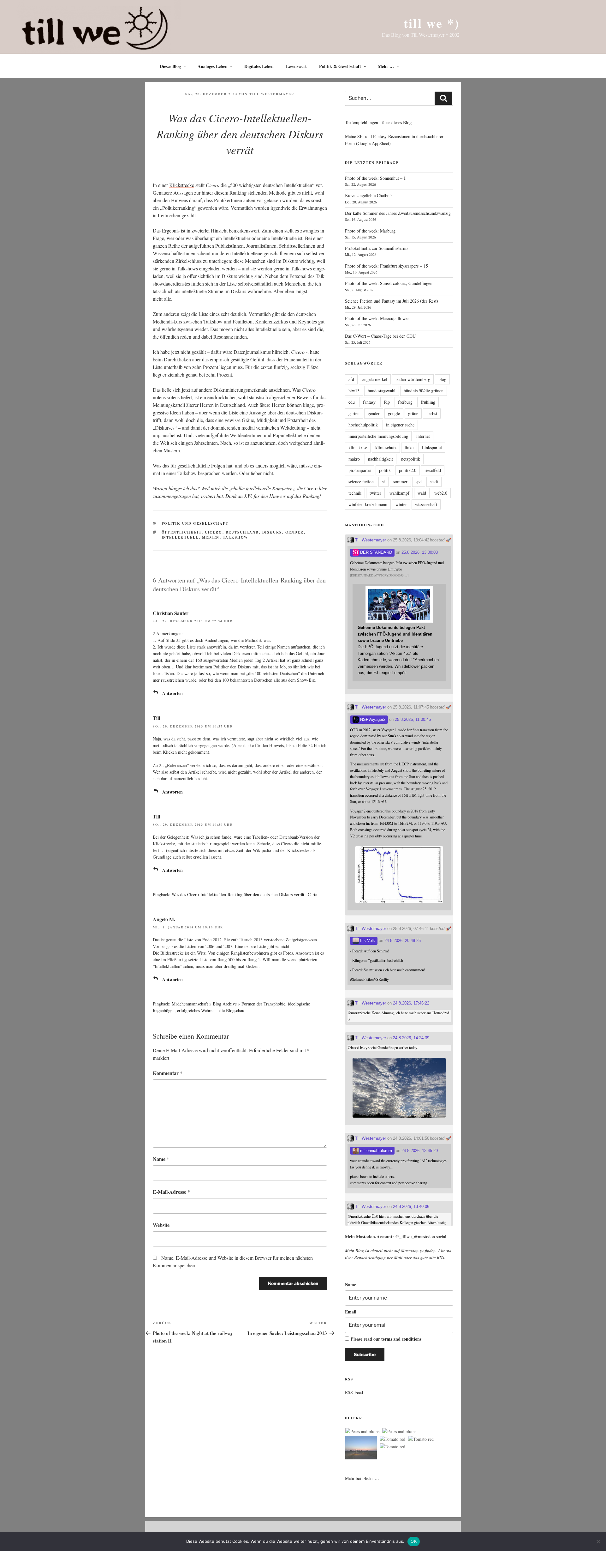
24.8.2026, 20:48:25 (402, 940)
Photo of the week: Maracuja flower (377, 318)
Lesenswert (296, 66)
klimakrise (357, 447)
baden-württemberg (412, 379)
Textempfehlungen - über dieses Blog (378, 122)
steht (181, 739)
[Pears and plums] (362, 1431)
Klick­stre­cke (181, 185)
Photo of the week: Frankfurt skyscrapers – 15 (386, 266)
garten (353, 413)
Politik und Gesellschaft (195, 523)
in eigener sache (400, 425)
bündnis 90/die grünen (423, 391)
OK (414, 1541)
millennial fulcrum (375, 1150)
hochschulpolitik (363, 425)
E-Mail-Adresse (171, 1191)
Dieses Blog (170, 66)
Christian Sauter (170, 613)
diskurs (272, 532)
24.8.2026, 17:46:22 (411, 1003)
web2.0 (440, 493)
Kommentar (167, 1073)
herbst (431, 413)
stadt (434, 482)
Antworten (172, 693)
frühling (428, 402)
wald (422, 493)
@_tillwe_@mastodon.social (420, 1237)
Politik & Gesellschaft (340, 66)
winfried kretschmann (367, 504)
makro (354, 459)
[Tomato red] (392, 1439)
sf (383, 482)
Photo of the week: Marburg (370, 231)
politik (385, 470)
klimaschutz (385, 447)
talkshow (235, 537)
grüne (413, 413)
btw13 (353, 391)
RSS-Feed (354, 1392)
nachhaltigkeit (380, 459)
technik (354, 493)
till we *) (432, 23)
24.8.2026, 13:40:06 (411, 1206)
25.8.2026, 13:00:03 (419, 552)
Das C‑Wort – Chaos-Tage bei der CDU (380, 336)
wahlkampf (399, 493)
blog (442, 379)
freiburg (405, 402)
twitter (375, 493)
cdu (351, 402)
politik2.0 (407, 470)
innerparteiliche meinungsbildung (378, 436)
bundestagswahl (381, 391)
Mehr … (386, 66)
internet (423, 436)
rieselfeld (433, 470)
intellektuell (180, 537)
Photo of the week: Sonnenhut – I (375, 178)
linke (409, 447)
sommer (400, 482)
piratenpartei (359, 470)
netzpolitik (410, 459)
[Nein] (598, 1541)
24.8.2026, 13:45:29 (419, 1150)
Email (350, 1311)
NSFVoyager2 (372, 719)
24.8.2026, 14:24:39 (411, 1037)
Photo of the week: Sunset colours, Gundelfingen (388, 283)
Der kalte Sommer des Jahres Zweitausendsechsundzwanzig (398, 213)
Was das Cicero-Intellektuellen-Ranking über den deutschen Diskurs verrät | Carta (244, 894)
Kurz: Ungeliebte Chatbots (368, 195)
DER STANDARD (375, 552)
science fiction (361, 482)
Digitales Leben (259, 66)
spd (419, 482)
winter (401, 504)
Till (156, 717)
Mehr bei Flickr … (362, 1478)
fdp (387, 402)
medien (211, 537)
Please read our (386, 1339)
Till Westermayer (271, 93)
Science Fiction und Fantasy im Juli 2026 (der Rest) (391, 301)
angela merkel (374, 379)
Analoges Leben (213, 66)
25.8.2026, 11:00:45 (413, 719)
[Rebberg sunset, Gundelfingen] (361, 1448)
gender (294, 532)
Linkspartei (432, 447)
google (394, 413)
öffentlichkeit (182, 532)
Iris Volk (367, 940)
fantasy (369, 402)
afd (351, 379)
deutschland (242, 532)
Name (161, 1158)
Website (161, 1224)
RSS (440, 1257)
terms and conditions (401, 1339)
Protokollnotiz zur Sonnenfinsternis (376, 248)
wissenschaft (426, 504)
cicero (214, 532)
